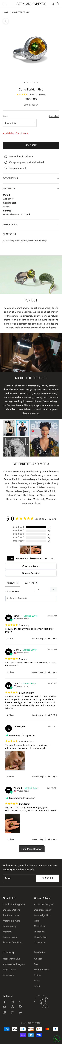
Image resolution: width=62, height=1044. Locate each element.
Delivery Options (11, 909)
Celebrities (39, 926)
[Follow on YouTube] (4, 1006)
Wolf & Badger (41, 969)
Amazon (38, 958)
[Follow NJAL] (12, 1012)
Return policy (9, 926)
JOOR (37, 986)
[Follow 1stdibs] (4, 1012)
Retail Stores (9, 969)
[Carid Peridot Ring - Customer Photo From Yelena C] (36, 550)
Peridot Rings (41, 240)
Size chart (54, 116)
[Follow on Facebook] (4, 1001)
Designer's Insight (42, 909)
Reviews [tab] (11, 582)
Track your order (11, 915)
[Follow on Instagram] (12, 1001)
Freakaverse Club (11, 958)
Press (36, 920)
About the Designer (44, 904)
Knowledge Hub (42, 915)
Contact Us (39, 942)
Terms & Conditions (12, 942)
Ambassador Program (14, 964)
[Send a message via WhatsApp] (56, 1039)
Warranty (7, 931)
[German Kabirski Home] (46, 1001)
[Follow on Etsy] (20, 1006)
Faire (36, 980)
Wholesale (8, 975)
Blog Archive (40, 937)
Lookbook (39, 931)
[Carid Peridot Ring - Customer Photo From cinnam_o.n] (25, 550)
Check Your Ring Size (14, 904)
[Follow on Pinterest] (20, 1001)
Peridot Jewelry (27, 240)
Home (5, 12)
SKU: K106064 (31, 104)
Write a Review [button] (32, 566)
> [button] (32, 848)
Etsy (36, 964)
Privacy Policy (10, 937)
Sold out (31, 145)
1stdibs (37, 975)
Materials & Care (11, 920)
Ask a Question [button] (32, 573)
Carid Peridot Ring (21, 12)
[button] (50, 638)
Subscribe (48, 878)
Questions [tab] (29, 582)
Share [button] (11, 638)
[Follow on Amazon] (12, 1006)
